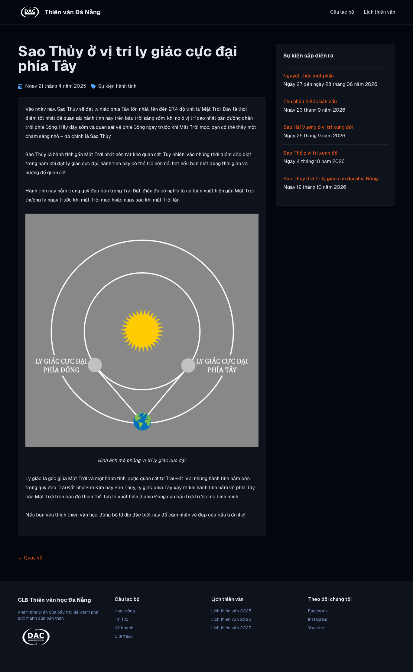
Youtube (316, 628)
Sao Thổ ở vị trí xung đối (311, 153)
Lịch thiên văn (379, 12)
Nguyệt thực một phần (308, 76)
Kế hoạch (124, 628)
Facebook (318, 611)
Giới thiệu (124, 636)
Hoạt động (125, 611)
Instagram (317, 619)
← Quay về (30, 558)
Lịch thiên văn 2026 (231, 619)
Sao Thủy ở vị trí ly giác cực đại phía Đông (330, 178)
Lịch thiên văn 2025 (231, 611)
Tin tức (121, 619)
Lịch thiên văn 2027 (231, 628)
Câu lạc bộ (342, 12)
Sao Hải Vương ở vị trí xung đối (318, 127)
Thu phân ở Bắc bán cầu (310, 101)
